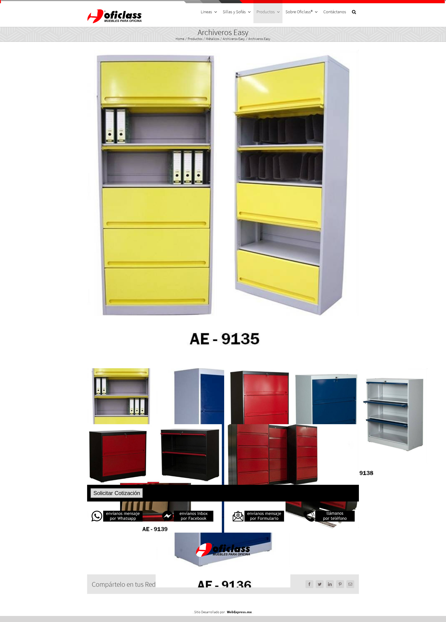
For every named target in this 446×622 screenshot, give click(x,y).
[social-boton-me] (187, 511)
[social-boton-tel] (329, 511)
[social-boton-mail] (258, 511)
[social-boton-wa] (117, 511)
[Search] (354, 11)
